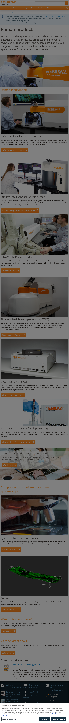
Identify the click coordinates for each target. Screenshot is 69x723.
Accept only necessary (58, 719)
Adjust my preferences (9, 719)
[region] (34, 713)
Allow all (44, 719)
